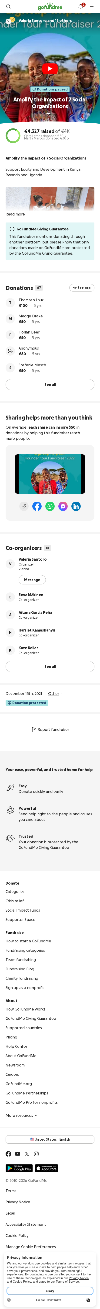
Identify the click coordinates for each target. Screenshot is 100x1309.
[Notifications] (80, 6)
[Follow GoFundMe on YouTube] (17, 1154)
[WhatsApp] (50, 506)
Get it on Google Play (19, 1168)
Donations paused (52, 89)
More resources (19, 1115)
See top (84, 288)
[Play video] (50, 69)
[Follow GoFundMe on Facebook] (8, 1154)
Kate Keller (28, 648)
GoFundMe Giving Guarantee (44, 847)
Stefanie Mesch (32, 365)
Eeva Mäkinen (31, 595)
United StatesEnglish (52, 1139)
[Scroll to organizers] (12, 19)
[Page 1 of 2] (48, 113)
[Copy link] (24, 506)
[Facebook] (37, 506)
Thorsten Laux (31, 300)
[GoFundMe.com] (50, 6)
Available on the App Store (46, 1168)
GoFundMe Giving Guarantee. (47, 253)
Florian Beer (29, 332)
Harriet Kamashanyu (37, 630)
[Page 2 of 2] (52, 113)
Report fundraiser (53, 729)
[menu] (91, 6)
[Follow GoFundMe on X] (27, 1154)
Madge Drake (31, 316)
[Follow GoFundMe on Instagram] (36, 1154)
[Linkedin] (76, 506)
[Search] (8, 6)
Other (53, 693)
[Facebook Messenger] (63, 506)
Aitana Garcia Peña (35, 612)
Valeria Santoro (33, 559)
